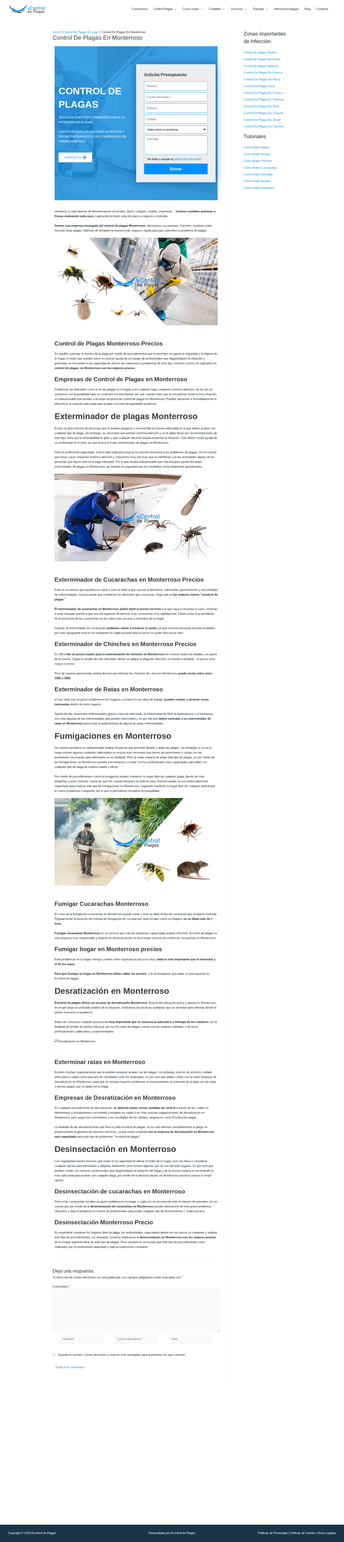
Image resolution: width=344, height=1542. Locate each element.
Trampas (258, 9)
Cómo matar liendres (257, 181)
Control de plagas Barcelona (262, 59)
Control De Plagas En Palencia (264, 99)
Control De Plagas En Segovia (263, 113)
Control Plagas (163, 9)
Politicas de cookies (303, 1533)
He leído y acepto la (174, 159)
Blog (307, 9)
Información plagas (286, 9)
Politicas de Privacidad (272, 1533)
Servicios (237, 9)
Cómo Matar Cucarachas (260, 167)
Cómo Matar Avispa (257, 154)
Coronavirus (140, 9)
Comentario (61, 1286)
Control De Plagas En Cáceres (264, 126)
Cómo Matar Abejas (257, 147)
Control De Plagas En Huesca (263, 72)
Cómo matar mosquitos (259, 187)
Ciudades (215, 9)
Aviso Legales (327, 1533)
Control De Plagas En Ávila (261, 106)
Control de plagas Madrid (260, 52)
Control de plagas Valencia (261, 66)
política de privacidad (187, 159)
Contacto (322, 9)
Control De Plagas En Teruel (262, 119)
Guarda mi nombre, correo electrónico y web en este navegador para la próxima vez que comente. (122, 1354)
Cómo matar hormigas (258, 174)
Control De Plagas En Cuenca (263, 93)
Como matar (191, 9)
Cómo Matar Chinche (258, 161)
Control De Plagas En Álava (262, 79)
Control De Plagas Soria (259, 86)
